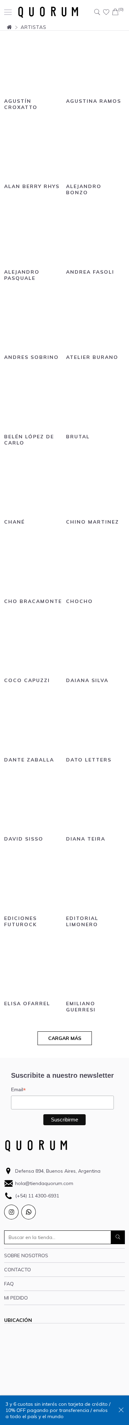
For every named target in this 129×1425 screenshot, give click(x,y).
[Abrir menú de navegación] (8, 12)
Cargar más (64, 1038)
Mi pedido (16, 1298)
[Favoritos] (106, 12)
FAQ (9, 1284)
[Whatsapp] (28, 1212)
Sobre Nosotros (26, 1255)
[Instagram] (11, 1212)
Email (18, 1089)
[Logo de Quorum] (48, 12)
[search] (118, 1237)
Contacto (17, 1270)
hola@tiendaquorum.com (44, 1183)
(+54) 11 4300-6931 (37, 1196)
